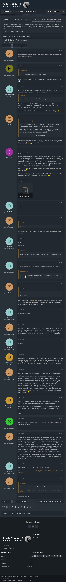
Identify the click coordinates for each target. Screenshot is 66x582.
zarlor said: (23, 95)
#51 (62, 309)
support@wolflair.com (45, 28)
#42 (62, 65)
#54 (62, 354)
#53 (62, 339)
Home (27, 580)
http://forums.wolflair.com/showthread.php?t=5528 (46, 21)
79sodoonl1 (30, 566)
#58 (62, 433)
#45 (62, 149)
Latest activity (36, 543)
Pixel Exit (37, 576)
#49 (62, 262)
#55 (62, 369)
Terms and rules (11, 580)
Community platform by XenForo (15, 576)
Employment (6, 545)
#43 (62, 86)
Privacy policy (19, 580)
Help (24, 580)
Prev (5, 46)
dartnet (5, 42)
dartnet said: (23, 70)
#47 (62, 217)
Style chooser (5, 578)
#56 (62, 397)
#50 (62, 283)
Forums (6, 11)
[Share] (60, 51)
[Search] (63, 11)
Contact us (3, 580)
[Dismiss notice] (62, 19)
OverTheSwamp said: (25, 121)
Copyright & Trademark (8, 548)
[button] (10, 11)
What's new (19, 11)
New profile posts (37, 540)
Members (31, 11)
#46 (62, 202)
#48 (62, 238)
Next (23, 46)
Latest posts (36, 537)
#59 (62, 463)
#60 (62, 478)
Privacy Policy (6, 547)
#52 (62, 324)
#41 (62, 50)
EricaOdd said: (24, 271)
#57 (62, 418)
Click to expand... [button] (40, 135)
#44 (62, 116)
